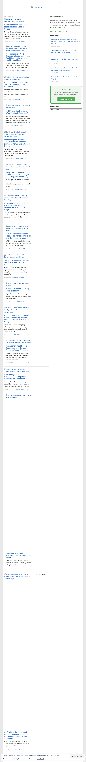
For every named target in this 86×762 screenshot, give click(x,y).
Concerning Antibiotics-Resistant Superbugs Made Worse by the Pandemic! (15, 377)
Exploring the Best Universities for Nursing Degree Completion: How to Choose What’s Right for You (66, 41)
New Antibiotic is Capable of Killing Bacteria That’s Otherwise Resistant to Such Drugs (16, 206)
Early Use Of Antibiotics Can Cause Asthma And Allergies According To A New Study (18, 174)
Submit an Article (66, 99)
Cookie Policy (41, 759)
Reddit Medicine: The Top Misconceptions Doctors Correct (15, 27)
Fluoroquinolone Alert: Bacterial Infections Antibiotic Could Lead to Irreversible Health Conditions (18, 57)
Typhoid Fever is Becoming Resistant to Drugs (17, 290)
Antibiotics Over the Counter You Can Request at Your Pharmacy (16, 84)
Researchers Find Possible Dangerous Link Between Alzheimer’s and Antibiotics (17, 348)
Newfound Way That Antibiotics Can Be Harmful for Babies (18, 555)
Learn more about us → (58, 31)
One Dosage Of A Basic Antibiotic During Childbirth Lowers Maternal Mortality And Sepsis (17, 143)
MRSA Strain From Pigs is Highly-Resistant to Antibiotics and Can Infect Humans (18, 236)
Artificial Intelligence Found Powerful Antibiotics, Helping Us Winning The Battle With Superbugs (16, 735)
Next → (44, 574)
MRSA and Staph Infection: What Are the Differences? (17, 112)
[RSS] (80, 12)
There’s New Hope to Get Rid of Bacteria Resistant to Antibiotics (16, 262)
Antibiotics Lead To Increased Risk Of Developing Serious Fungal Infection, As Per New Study (16, 318)
